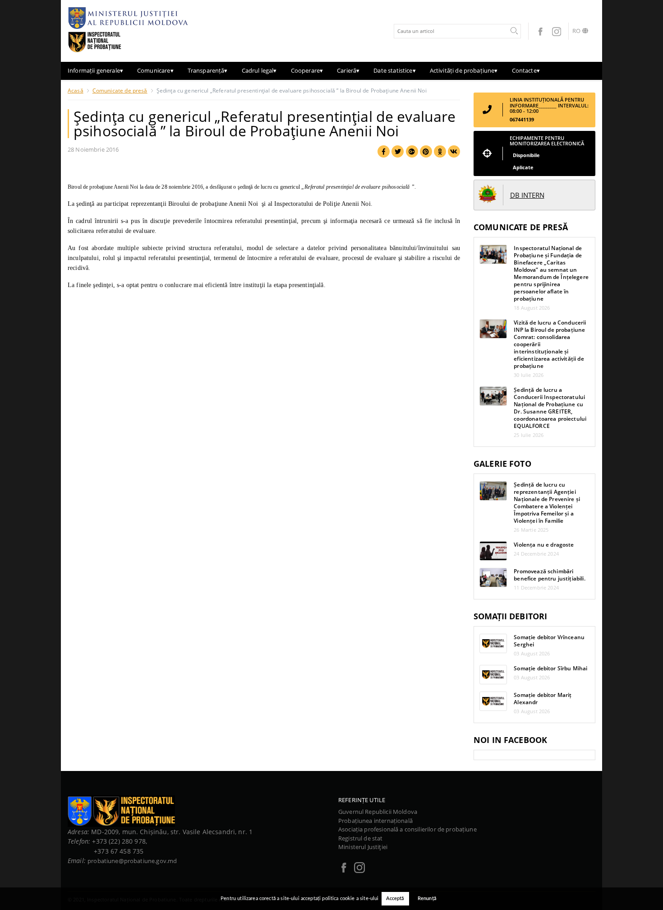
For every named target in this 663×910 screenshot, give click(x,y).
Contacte (526, 70)
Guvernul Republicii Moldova (377, 812)
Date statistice (394, 70)
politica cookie (338, 898)
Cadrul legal (259, 70)
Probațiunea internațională (375, 821)
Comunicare (155, 70)
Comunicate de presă (119, 90)
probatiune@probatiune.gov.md (132, 861)
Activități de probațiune (464, 70)
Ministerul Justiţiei (362, 847)
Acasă (75, 90)
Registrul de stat (360, 838)
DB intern (527, 195)
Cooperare (307, 70)
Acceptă (395, 898)
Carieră (348, 70)
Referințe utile (361, 800)
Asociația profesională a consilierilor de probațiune (407, 829)
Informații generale (95, 70)
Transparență (208, 70)
